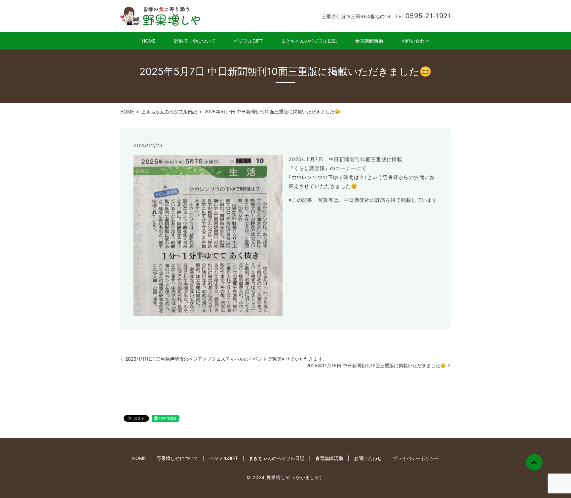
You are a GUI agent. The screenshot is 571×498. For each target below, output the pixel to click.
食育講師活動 (369, 41)
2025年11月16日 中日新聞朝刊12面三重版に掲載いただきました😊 (376, 365)
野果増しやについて (194, 41)
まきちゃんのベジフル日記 (309, 41)
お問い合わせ (415, 41)
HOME (148, 41)
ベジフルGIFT (248, 41)
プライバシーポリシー (416, 458)
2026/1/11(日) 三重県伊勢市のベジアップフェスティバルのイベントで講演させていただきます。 (226, 359)
